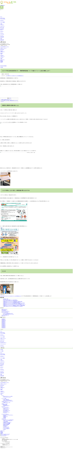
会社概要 (4, 417)
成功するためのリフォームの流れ (7, 396)
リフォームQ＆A (11, 75)
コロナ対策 (7, 75)
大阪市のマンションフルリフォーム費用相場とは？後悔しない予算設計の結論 (14, 305)
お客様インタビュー (4, 401)
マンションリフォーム (6, 427)
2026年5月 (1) (3, 319)
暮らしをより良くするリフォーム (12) (8, 314)
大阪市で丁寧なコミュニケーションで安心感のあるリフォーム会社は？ (13, 306)
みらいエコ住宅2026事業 (6, 423)
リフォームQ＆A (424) (5, 312)
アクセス (4, 418)
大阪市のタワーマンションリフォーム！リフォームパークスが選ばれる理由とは (14, 304)
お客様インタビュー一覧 (6, 402)
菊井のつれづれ (5, 425)
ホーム (3, 395)
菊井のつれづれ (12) (4, 309)
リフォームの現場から (6, 428)
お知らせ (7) (3, 315)
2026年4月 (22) (4, 320)
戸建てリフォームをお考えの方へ (7, 420)
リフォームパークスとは (5, 414)
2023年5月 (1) (3, 324)
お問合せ (1, 433)
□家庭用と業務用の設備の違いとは (6, 99)
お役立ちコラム (2, 59)
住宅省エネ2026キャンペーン (7, 422)
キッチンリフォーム (6, 409)
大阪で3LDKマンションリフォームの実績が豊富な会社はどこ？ (12, 302)
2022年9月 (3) (3, 325)
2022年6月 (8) (3, 327)
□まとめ (2, 101)
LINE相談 (1, 61)
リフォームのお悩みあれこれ (18, 75)
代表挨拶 (4, 415)
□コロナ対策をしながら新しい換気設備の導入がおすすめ (9, 100)
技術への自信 (5, 404)
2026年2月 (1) (3, 321)
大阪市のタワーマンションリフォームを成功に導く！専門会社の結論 (12, 301)
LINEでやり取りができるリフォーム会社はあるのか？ (10, 300)
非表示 (10, 98)
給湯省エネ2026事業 (6, 424)
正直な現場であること (6, 405)
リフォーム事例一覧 (6, 399)
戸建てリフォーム (5, 408)
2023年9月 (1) (3, 323)
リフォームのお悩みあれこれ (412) (8, 313)
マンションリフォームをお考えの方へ (8, 419)
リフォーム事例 (4, 398)
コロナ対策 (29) (4, 310)
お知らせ (1, 60)
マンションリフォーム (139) (5, 311)
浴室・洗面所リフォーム (6, 410)
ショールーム (5, 412)
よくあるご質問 (5, 421)
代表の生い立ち (5, 416)
